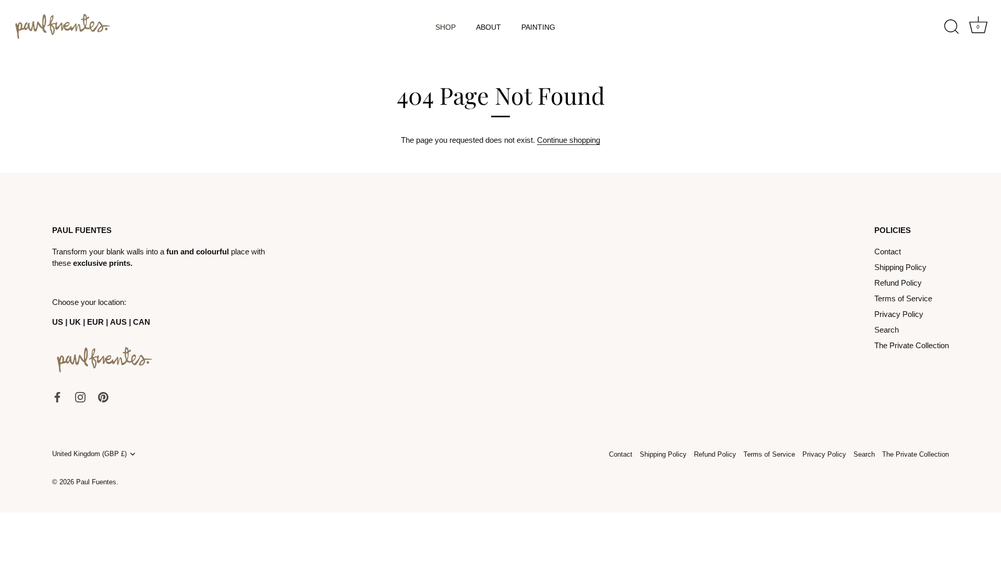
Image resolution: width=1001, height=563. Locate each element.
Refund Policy (898, 282)
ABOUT (488, 27)
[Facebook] (57, 396)
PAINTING (538, 27)
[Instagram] (80, 396)
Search (886, 329)
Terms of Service (903, 298)
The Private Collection (911, 345)
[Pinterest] (103, 396)
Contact (887, 251)
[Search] (951, 27)
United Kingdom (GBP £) (89, 454)
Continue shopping (568, 140)
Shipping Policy (900, 267)
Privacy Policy (898, 314)
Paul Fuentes (96, 482)
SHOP (445, 27)
